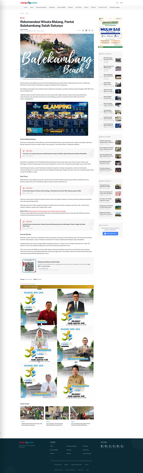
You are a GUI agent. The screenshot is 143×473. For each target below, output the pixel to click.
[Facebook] (3, 234)
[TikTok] (122, 446)
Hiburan (86, 7)
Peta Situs (80, 470)
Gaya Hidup (79, 7)
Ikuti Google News (112, 233)
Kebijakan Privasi (58, 470)
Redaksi (66, 464)
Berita (31, 7)
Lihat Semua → (90, 286)
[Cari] (117, 2)
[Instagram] (114, 446)
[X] (3, 238)
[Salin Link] (3, 242)
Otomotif (93, 7)
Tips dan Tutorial (102, 7)
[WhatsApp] (3, 230)
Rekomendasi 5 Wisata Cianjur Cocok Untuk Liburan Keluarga (47, 211)
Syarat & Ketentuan (70, 470)
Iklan (87, 470)
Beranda (22, 13)
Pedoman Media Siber (76, 464)
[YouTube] (118, 446)
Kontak (87, 464)
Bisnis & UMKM (61, 7)
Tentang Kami (58, 464)
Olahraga (70, 7)
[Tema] (121, 2)
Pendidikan (52, 7)
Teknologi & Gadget (115, 7)
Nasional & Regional (41, 7)
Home (25, 7)
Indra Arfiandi (24, 29)
